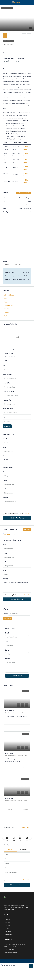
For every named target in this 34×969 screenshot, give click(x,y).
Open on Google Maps (24, 193)
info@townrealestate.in (11, 952)
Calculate (7, 426)
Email (4, 489)
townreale (10, 722)
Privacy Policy (8, 934)
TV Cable (7, 309)
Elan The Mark (9, 710)
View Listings (27, 529)
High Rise (7, 919)
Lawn (5, 302)
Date (4, 447)
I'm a (4, 570)
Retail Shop (8, 925)
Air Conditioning (9, 295)
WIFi (5, 316)
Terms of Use (27, 514)
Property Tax (7, 400)
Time (4, 456)
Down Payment (7, 374)
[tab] (5, 35)
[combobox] (17, 443)
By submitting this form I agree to (18, 514)
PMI (4, 417)
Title (6, 642)
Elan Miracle (9, 798)
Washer (6, 312)
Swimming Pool (8, 305)
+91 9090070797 (9, 949)
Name (4, 472)
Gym (5, 299)
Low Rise (7, 922)
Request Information (17, 599)
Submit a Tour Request (17, 518)
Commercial (8, 931)
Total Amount (7, 366)
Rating (7, 650)
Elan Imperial (9, 753)
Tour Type (6, 439)
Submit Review (17, 676)
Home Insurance (8, 409)
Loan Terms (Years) (9, 392)
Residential (8, 928)
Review (7, 659)
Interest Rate (7, 383)
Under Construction (8, 40)
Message (6, 497)
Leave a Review (7, 618)
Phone (5, 480)
